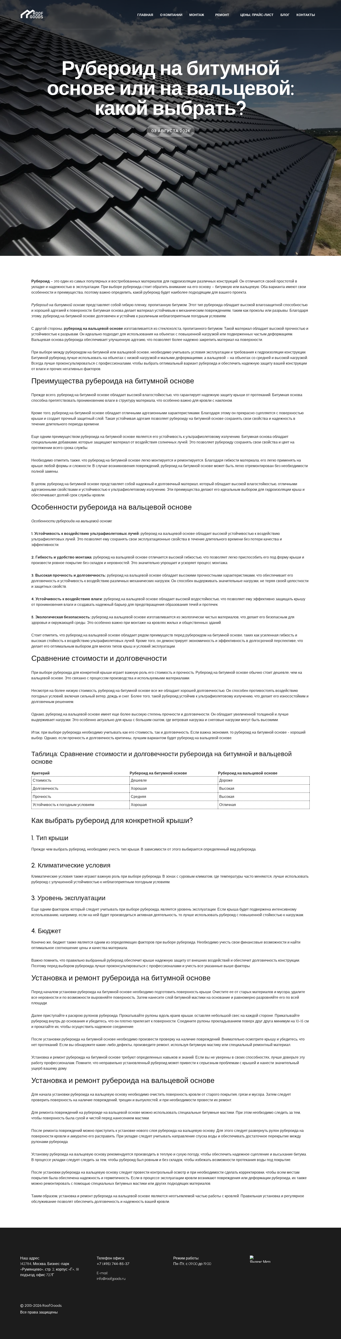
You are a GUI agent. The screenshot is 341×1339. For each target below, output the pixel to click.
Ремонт (222, 15)
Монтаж (196, 15)
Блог (285, 15)
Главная (145, 15)
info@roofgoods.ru (111, 1278)
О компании (171, 15)
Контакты (305, 15)
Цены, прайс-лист (256, 15)
